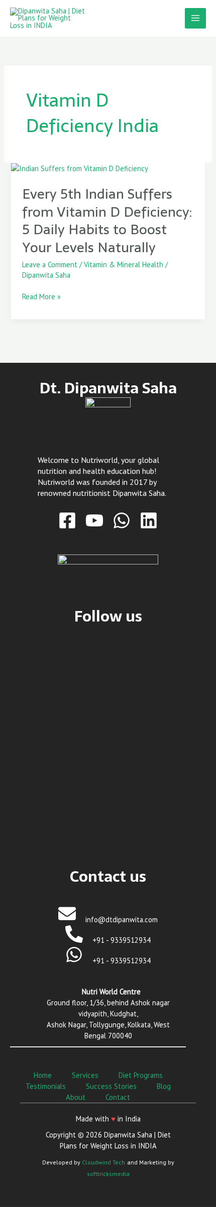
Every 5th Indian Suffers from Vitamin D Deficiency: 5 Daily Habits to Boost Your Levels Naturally (107, 221)
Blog (164, 1086)
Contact (117, 1097)
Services (85, 1075)
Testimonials (46, 1086)
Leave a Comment (49, 264)
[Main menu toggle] (195, 18)
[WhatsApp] (122, 520)
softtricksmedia (108, 1173)
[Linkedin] (149, 520)
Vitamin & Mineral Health (123, 264)
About (75, 1097)
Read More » (41, 296)
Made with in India (108, 1118)
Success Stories (111, 1086)
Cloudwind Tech (103, 1162)
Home (43, 1075)
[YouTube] (94, 520)
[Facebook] (67, 520)
